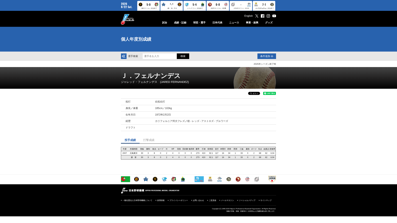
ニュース (234, 22)
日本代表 (217, 22)
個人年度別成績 (136, 39)
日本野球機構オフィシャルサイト (135, 19)
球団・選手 (199, 22)
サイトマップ (266, 200)
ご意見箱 (212, 200)
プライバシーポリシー (178, 200)
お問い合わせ (198, 200)
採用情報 (161, 200)
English (248, 16)
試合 (164, 22)
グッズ (269, 22)
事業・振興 (252, 22)
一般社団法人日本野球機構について (137, 200)
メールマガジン (227, 200)
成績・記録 (180, 22)
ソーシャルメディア (247, 200)
